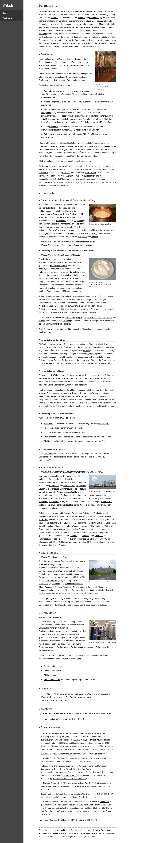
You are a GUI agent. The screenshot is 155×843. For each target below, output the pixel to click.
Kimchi (66, 214)
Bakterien (43, 30)
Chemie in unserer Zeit (59, 697)
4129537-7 (71, 819)
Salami (93, 233)
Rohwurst (72, 233)
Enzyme (86, 350)
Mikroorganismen (86, 36)
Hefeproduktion (66, 504)
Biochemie (104, 146)
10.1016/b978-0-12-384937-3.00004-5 (69, 778)
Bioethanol (98, 471)
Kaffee (41, 230)
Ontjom (59, 217)
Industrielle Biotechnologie (77, 471)
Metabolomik (44, 149)
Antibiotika (43, 172)
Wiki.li (7, 5)
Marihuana (48, 453)
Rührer (99, 647)
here (93, 833)
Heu (65, 305)
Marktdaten (104, 801)
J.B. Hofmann (90, 739)
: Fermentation (53, 713)
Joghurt (46, 233)
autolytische (46, 112)
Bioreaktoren (90, 172)
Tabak (51, 230)
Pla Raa (47, 441)
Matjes (103, 122)
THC (95, 456)
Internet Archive (93, 804)
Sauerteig (55, 17)
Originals (58, 804)
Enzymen (43, 33)
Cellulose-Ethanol (97, 542)
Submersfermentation (53, 134)
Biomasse (43, 564)
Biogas (82, 504)
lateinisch (78, 11)
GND (63, 819)
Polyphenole (90, 353)
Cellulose (99, 535)
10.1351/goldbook (95, 753)
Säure (88, 20)
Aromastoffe (61, 220)
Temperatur (43, 647)
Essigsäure (81, 488)
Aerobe (47, 101)
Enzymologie (48, 161)
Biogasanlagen (56, 564)
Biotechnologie (95, 17)
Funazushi (48, 423)
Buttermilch (59, 268)
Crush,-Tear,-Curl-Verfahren (103, 347)
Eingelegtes (81, 317)
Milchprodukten (98, 230)
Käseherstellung (105, 224)
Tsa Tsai (101, 317)
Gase (94, 20)
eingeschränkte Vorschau (60, 797)
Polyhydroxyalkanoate (48, 498)
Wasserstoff (50, 586)
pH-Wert (76, 643)
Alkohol (104, 20)
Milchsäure (77, 255)
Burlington (107, 491)
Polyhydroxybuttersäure (49, 501)
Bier (79, 236)
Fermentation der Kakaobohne (57, 718)
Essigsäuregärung (74, 101)
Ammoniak (67, 586)
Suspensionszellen (47, 179)
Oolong (63, 363)
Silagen (47, 329)
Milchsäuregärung (60, 255)
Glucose (81, 647)
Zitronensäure (66, 488)
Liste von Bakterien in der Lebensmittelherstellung (73, 241)
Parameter (55, 643)
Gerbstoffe (43, 227)
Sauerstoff (56, 583)
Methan (77, 577)
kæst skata (48, 427)
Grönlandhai (79, 432)
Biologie (81, 17)
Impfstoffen (112, 642)
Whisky (94, 236)
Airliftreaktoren (50, 675)
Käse (112, 230)
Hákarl (47, 432)
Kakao (81, 227)
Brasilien (77, 516)
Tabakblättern (47, 119)
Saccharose (77, 513)
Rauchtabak (61, 119)
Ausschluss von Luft (47, 62)
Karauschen (103, 423)
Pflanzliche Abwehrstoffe (71, 223)
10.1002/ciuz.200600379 (55, 700)
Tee (76, 227)
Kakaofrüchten (89, 119)
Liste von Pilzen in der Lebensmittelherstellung (72, 245)
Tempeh (47, 217)
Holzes (61, 538)
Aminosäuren (69, 485)
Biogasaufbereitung (47, 590)
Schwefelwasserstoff (74, 583)
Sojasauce (78, 220)
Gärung (112, 14)
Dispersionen (47, 137)
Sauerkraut (57, 214)
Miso (83, 214)
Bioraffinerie (64, 545)
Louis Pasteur (73, 62)
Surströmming (50, 436)
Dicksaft (73, 535)
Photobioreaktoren (52, 679)
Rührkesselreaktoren (53, 666)
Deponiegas (49, 598)
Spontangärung (81, 40)
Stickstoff (43, 583)
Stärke (65, 513)
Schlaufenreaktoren (52, 670)
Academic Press (70, 775)
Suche (5, 13)
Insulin (65, 169)
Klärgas (61, 598)
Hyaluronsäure (75, 169)
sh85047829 (90, 819)
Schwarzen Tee (45, 363)
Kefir (48, 268)
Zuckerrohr (43, 519)
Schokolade (86, 122)
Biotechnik (53, 126)
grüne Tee (89, 363)
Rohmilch (43, 272)
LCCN (81, 819)
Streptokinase (89, 169)
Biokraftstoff (106, 501)
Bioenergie (57, 570)
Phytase (59, 492)
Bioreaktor (56, 617)
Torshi (109, 317)
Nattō (41, 217)
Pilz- (50, 30)
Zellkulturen (83, 30)
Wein (84, 236)
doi (42, 700)
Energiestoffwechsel (80, 90)
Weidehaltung (45, 305)
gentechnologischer (47, 182)
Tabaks (57, 375)
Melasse (85, 535)
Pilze (54, 516)
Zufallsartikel (7, 18)
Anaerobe (48, 90)
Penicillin (66, 172)
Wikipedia (65, 830)
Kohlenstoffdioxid (50, 580)
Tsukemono (75, 214)
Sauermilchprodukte (96, 284)
